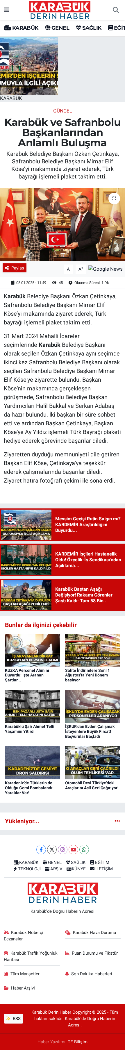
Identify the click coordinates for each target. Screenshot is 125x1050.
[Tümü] (117, 821)
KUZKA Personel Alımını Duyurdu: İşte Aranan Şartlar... (27, 675)
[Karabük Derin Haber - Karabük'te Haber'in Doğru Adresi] (59, 9)
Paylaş (17, 268)
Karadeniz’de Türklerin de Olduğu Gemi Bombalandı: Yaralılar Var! (29, 788)
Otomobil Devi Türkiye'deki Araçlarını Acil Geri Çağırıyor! (92, 785)
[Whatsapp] (84, 849)
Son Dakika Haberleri (91, 973)
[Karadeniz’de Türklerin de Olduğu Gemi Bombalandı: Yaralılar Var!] (32, 762)
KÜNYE (79, 869)
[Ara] (115, 10)
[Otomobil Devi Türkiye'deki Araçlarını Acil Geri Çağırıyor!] (92, 762)
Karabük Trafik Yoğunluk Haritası (31, 956)
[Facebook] (41, 849)
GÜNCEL (62, 111)
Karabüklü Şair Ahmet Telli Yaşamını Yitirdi (29, 729)
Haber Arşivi (23, 988)
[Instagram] (62, 849)
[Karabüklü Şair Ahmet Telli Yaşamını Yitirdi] (32, 706)
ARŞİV (56, 869)
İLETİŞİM (104, 869)
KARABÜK (24, 28)
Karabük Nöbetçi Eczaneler (24, 936)
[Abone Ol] (105, 269)
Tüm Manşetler (25, 973)
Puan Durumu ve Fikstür (95, 953)
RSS (16, 1018)
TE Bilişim (78, 1041)
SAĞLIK (91, 28)
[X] (52, 849)
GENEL (59, 28)
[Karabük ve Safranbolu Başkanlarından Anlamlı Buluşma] (62, 224)
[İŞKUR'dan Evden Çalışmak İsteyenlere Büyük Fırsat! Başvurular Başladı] (92, 706)
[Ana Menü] (6, 10)
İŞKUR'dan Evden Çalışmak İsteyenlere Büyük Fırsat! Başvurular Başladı (90, 731)
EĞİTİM (102, 862)
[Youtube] (73, 849)
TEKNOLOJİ (29, 869)
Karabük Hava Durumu (94, 932)
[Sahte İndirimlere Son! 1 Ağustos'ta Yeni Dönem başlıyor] (92, 650)
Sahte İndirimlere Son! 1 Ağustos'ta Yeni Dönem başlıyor (87, 675)
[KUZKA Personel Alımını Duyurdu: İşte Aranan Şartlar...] (32, 650)
